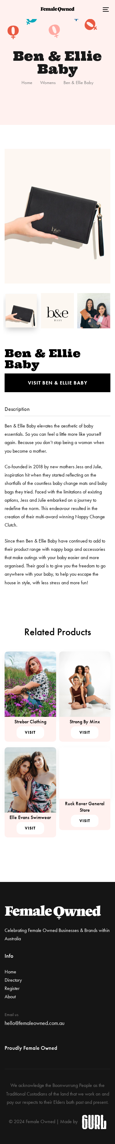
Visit (30, 732)
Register (12, 988)
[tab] (57, 409)
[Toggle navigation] (92, 9)
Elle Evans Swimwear (30, 817)
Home (26, 82)
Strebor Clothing (30, 721)
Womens (48, 82)
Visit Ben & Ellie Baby (57, 383)
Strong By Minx (85, 721)
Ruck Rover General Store (85, 806)
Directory (13, 980)
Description (17, 408)
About (10, 996)
